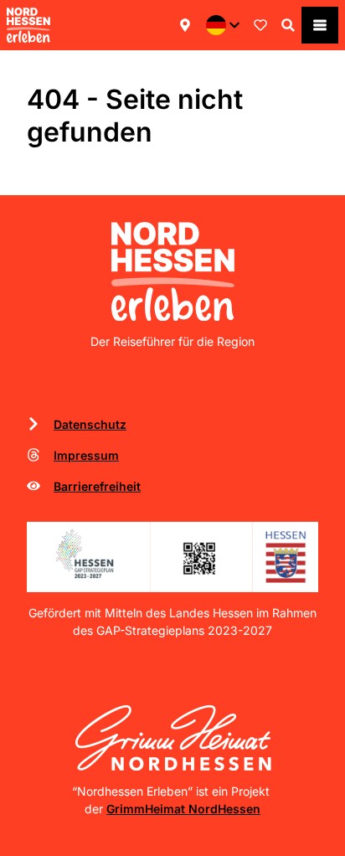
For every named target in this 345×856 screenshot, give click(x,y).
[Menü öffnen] (319, 25)
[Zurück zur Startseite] (28, 25)
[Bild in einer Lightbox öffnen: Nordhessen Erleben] (172, 271)
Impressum (86, 455)
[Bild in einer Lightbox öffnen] (172, 557)
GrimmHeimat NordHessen (183, 809)
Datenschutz (90, 424)
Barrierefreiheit (97, 486)
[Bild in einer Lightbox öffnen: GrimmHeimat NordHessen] (173, 737)
